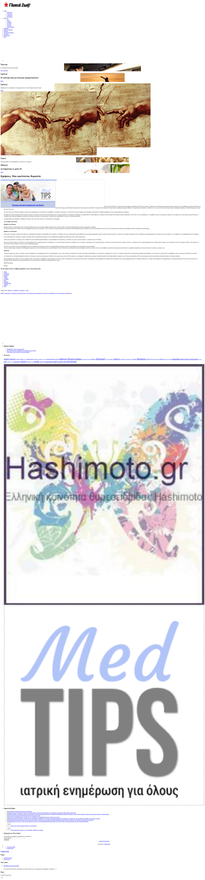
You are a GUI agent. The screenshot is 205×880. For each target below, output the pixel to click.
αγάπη (25, 359)
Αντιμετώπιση (10, 27)
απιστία (57, 359)
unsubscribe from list (104, 841)
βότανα (71, 359)
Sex (8, 19)
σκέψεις (9, 361)
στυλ (12, 361)
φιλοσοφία (48, 362)
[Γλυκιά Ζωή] (18, 8)
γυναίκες (78, 359)
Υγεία (5, 11)
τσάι (33, 361)
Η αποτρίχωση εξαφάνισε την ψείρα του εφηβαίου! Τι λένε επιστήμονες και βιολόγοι (50, 293)
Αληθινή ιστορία (8, 29)
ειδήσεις (116, 359)
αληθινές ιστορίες (38, 359)
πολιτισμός (194, 359)
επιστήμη (134, 359)
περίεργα (187, 359)
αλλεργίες (44, 359)
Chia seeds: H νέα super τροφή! (32, 815)
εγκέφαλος (110, 359)
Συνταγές (6, 34)
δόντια (106, 359)
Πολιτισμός (7, 35)
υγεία (27, 290)
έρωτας (18, 359)
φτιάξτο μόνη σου (59, 362)
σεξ (5, 361)
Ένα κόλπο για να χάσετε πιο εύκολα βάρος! (18, 352)
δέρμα (89, 359)
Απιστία (9, 25)
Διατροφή (9, 12)
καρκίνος (162, 359)
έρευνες (13, 359)
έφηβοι (22, 359)
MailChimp (107, 844)
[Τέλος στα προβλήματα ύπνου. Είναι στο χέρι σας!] (20, 817)
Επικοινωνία (10, 848)
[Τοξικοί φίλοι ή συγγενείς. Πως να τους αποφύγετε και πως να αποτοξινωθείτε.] (28, 821)
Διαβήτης (6, 28)
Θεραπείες (9, 16)
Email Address (7, 838)
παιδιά (182, 359)
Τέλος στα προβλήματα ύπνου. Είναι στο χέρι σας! (47, 817)
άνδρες (6, 359)
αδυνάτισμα (30, 359)
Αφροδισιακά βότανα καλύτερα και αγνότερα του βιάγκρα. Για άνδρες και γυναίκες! (72, 820)
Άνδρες (9, 21)
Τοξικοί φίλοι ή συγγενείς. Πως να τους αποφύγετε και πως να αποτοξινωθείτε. (69, 821)
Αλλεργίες (9, 14)
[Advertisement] (17, 50)
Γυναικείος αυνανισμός (26, 811)
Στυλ (5, 37)
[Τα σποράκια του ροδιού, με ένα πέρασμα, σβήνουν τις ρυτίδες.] (9, 830)
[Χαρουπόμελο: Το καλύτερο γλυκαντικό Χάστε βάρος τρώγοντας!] (24, 813)
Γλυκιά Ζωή (5, 851)
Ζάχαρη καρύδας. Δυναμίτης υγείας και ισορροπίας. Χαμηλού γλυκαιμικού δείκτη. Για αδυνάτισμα (84, 814)
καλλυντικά (156, 359)
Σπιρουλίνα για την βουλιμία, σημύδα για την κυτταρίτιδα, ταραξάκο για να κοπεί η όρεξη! (77, 818)
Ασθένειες (9, 15)
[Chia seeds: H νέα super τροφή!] (15, 815)
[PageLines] (2, 878)
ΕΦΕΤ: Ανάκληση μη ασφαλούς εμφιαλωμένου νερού (14, 293)
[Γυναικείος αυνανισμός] (13, 811)
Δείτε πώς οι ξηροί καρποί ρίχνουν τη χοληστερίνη (24, 825)
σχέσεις (23, 361)
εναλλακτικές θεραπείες (125, 359)
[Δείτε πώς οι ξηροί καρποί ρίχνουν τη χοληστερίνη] (9, 825)
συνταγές (17, 362)
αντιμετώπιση (50, 359)
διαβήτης (93, 359)
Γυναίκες (9, 22)
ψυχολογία (71, 361)
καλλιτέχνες (149, 359)
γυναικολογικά (85, 359)
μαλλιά (166, 359)
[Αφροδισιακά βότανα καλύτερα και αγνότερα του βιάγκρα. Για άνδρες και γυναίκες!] (29, 820)
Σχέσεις (6, 18)
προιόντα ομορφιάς (9, 32)
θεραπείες (22, 290)
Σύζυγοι (9, 24)
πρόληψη (200, 359)
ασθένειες (10, 290)
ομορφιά (175, 359)
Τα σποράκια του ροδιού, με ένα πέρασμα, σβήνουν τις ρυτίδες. (27, 830)
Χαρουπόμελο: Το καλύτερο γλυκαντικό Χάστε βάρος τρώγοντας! (59, 813)
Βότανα (6, 31)
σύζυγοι (29, 362)
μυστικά (170, 359)
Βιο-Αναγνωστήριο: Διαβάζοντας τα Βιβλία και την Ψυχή (21, 350)
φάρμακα (41, 362)
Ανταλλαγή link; (11, 847)
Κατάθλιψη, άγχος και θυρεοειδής (15, 349)
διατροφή (16, 290)
